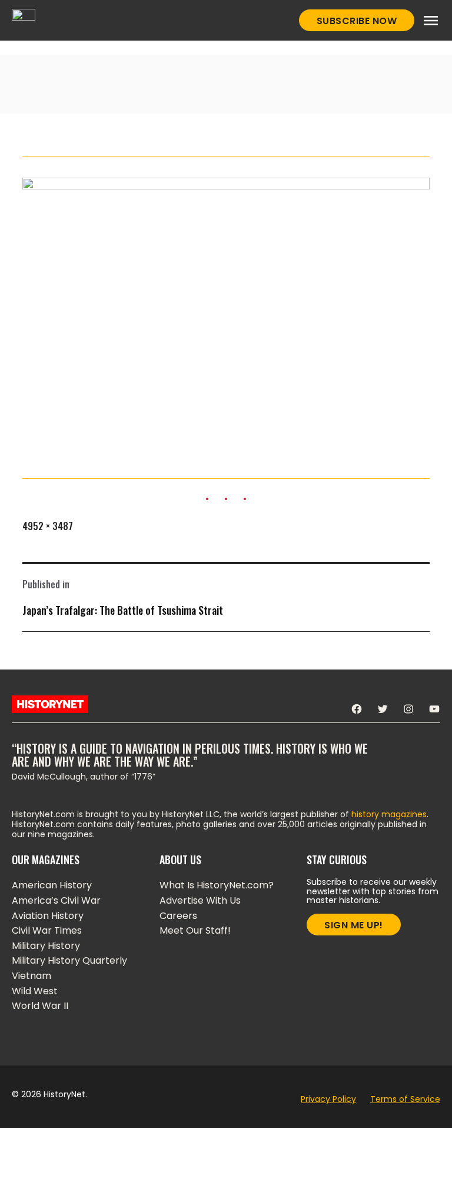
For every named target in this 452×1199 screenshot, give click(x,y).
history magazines (389, 814)
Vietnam (31, 975)
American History (52, 885)
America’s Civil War (56, 900)
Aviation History (48, 915)
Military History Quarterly (69, 960)
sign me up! (353, 925)
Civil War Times (47, 930)
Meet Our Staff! (195, 930)
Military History (46, 945)
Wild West (35, 991)
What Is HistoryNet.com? (216, 885)
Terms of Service (405, 1099)
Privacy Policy (328, 1099)
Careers (178, 915)
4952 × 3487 (47, 526)
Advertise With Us (200, 900)
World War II (40, 1006)
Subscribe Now (357, 21)
